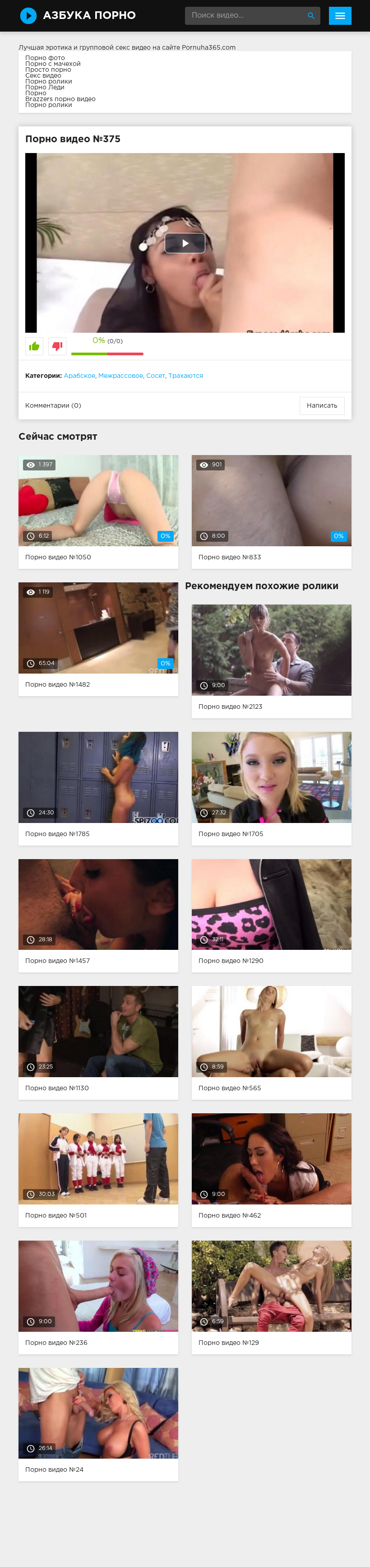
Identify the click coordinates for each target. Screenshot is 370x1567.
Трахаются (185, 376)
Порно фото (45, 58)
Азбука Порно (89, 16)
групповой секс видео (115, 48)
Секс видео (43, 76)
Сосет (155, 376)
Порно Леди (45, 87)
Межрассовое (120, 376)
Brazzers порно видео (60, 99)
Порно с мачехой (53, 64)
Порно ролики (48, 81)
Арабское (79, 376)
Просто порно (48, 70)
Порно (35, 93)
